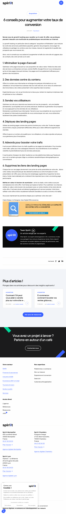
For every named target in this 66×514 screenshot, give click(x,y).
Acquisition (9, 292)
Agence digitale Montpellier (12, 449)
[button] (4, 511)
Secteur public (7, 389)
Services (5, 393)
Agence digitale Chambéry (43, 452)
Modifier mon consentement (40, 506)
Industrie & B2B (8, 377)
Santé (5, 369)
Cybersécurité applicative (42, 382)
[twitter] (59, 261)
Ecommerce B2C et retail (11, 381)
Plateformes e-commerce (42, 369)
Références (6, 407)
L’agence (6, 404)
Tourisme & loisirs (8, 385)
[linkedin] (62, 261)
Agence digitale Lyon (10, 476)
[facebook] (56, 261)
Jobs (4, 413)
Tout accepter (31, 505)
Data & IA (37, 379)
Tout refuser (7, 505)
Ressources (6, 410)
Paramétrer (20, 505)
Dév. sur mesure (39, 372)
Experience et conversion (42, 375)
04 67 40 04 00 (8, 441)
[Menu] (61, 3)
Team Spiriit (36, 31)
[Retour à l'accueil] (8, 3)
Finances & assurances (10, 373)
